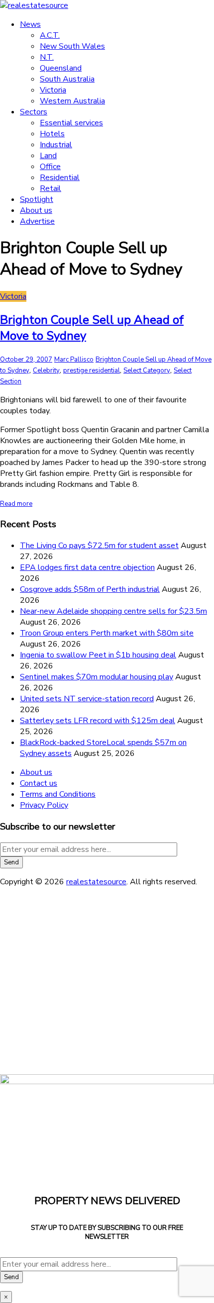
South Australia (67, 79)
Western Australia (72, 100)
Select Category (146, 370)
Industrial (56, 144)
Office (50, 166)
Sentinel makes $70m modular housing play (96, 676)
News (30, 24)
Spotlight (36, 199)
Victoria (53, 90)
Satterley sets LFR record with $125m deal (97, 720)
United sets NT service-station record (87, 698)
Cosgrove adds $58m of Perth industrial (90, 589)
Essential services (71, 122)
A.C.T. (50, 35)
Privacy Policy (44, 805)
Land (48, 155)
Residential (60, 177)
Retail (50, 188)
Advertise (37, 221)
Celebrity (46, 370)
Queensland (61, 68)
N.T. (47, 57)
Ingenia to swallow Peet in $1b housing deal (98, 655)
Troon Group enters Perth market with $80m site (107, 633)
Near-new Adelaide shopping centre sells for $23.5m (113, 611)
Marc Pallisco (74, 359)
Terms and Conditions (58, 794)
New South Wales (72, 46)
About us (36, 210)
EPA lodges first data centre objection (87, 567)
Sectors (33, 111)
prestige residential (91, 370)
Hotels (52, 133)
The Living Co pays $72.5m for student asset (99, 545)
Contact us (38, 783)
